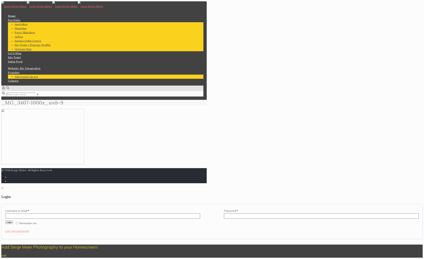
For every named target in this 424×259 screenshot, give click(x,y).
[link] (37, 94)
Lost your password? (17, 231)
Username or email (17, 210)
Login (9, 222)
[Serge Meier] (52, 6)
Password (231, 210)
